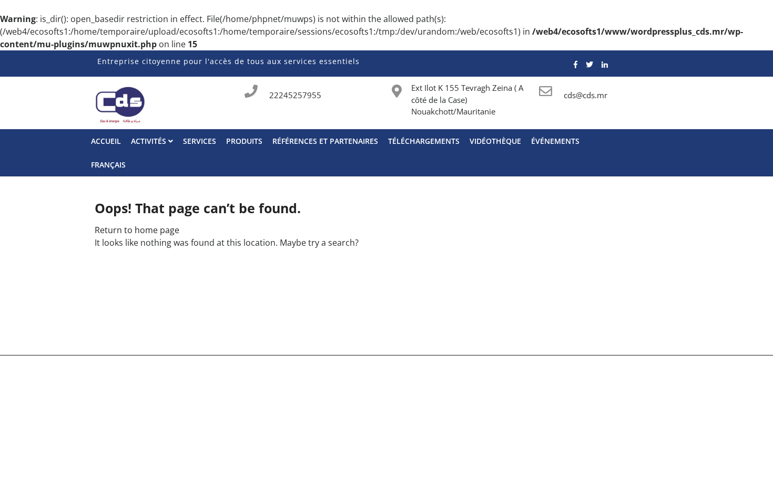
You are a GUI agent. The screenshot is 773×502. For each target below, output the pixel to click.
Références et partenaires (325, 141)
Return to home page (137, 230)
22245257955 (295, 95)
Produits (244, 141)
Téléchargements (424, 141)
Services (199, 141)
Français (108, 165)
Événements (555, 141)
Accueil (106, 141)
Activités (149, 141)
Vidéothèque (495, 141)
